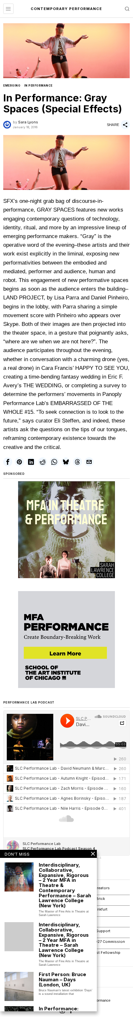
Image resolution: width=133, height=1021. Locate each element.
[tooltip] (7, 461)
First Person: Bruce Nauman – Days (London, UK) (62, 979)
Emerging (11, 85)
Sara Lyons (28, 122)
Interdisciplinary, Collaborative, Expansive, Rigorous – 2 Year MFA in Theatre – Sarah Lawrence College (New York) (64, 940)
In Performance (38, 85)
